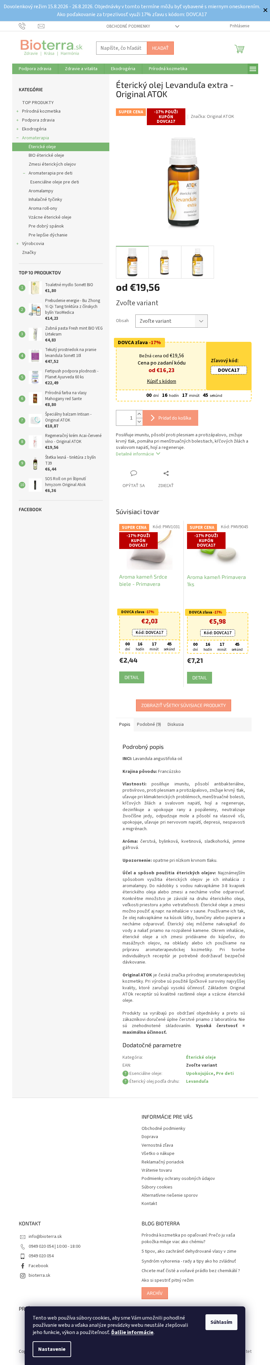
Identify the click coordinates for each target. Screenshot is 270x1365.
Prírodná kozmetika (38, 111)
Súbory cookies (154, 1187)
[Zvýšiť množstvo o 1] (136, 414)
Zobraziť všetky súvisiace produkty (181, 705)
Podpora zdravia (35, 120)
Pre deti (222, 1073)
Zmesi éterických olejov (49, 164)
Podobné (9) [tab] (146, 724)
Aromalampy (38, 191)
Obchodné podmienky (126, 26)
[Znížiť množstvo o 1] (136, 421)
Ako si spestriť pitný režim (165, 1280)
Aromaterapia (32, 138)
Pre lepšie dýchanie (45, 235)
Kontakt (147, 1203)
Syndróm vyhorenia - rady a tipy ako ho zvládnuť (186, 1261)
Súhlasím (219, 1322)
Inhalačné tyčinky (43, 199)
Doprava (147, 1136)
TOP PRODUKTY (35, 102)
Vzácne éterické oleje (47, 217)
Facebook (36, 1266)
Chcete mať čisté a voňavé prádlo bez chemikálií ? (188, 1271)
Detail (129, 677)
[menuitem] (32, 69)
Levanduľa (194, 1081)
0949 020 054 (38, 1256)
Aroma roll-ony (40, 208)
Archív (152, 1293)
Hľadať (157, 48)
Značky (26, 252)
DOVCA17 (226, 370)
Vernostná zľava (155, 1145)
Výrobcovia (30, 243)
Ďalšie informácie (130, 1332)
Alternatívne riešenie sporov (167, 1195)
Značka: (210, 116)
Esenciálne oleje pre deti (52, 182)
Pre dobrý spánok (43, 226)
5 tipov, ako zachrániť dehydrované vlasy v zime (186, 1251)
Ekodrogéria (31, 129)
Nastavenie (49, 1349)
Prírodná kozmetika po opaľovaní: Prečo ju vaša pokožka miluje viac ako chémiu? (186, 1238)
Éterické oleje (39, 147)
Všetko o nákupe (155, 1153)
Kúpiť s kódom (159, 381)
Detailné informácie (132, 454)
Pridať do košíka (172, 418)
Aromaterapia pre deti (48, 173)
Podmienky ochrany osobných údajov (176, 1178)
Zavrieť (177, 473)
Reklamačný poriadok (160, 1162)
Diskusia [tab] (173, 724)
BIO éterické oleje (44, 155)
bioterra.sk (37, 1275)
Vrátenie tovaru (154, 1170)
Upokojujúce (197, 1073)
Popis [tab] (122, 724)
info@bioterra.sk (42, 1236)
